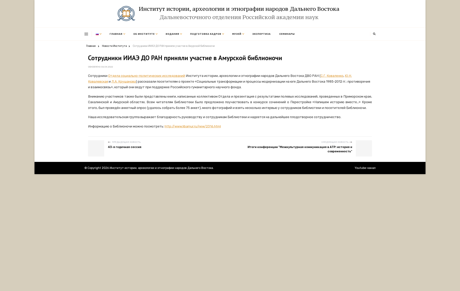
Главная (116, 34)
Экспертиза (261, 34)
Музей (236, 34)
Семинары (287, 34)
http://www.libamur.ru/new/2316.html (193, 126)
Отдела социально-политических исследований (146, 76)
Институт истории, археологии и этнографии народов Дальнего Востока (239, 8)
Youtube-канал (365, 168)
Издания (172, 34)
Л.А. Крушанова (123, 82)
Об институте (144, 34)
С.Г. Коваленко (332, 76)
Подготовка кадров (205, 34)
